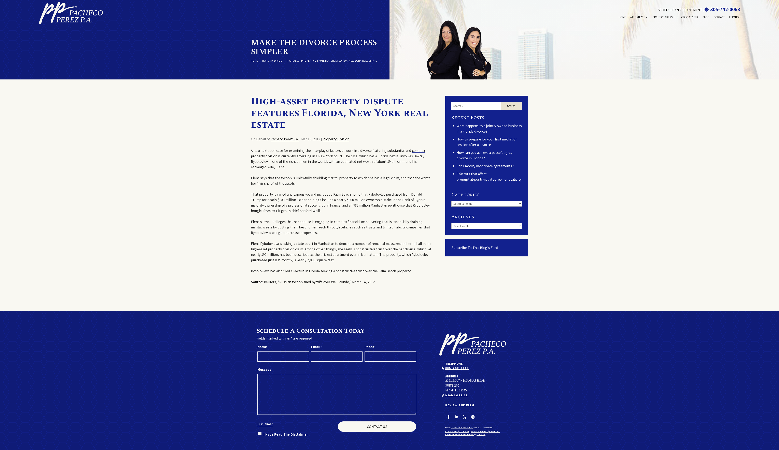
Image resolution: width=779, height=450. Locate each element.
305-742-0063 (725, 9)
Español (734, 17)
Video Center (689, 17)
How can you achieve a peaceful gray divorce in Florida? (484, 155)
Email (317, 346)
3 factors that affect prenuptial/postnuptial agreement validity (489, 176)
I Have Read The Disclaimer (286, 434)
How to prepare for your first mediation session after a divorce (487, 142)
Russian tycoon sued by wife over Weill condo (314, 282)
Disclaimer (265, 424)
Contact (719, 17)
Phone (370, 346)
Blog (706, 17)
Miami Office (456, 395)
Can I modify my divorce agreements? (485, 166)
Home (622, 17)
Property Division (336, 139)
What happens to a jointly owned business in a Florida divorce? (489, 128)
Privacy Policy (479, 431)
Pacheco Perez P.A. (285, 139)
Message (264, 369)
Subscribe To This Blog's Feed (474, 247)
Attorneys (637, 17)
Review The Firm (459, 405)
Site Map (464, 431)
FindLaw (481, 434)
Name (262, 346)
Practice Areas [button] (662, 17)
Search (511, 106)
